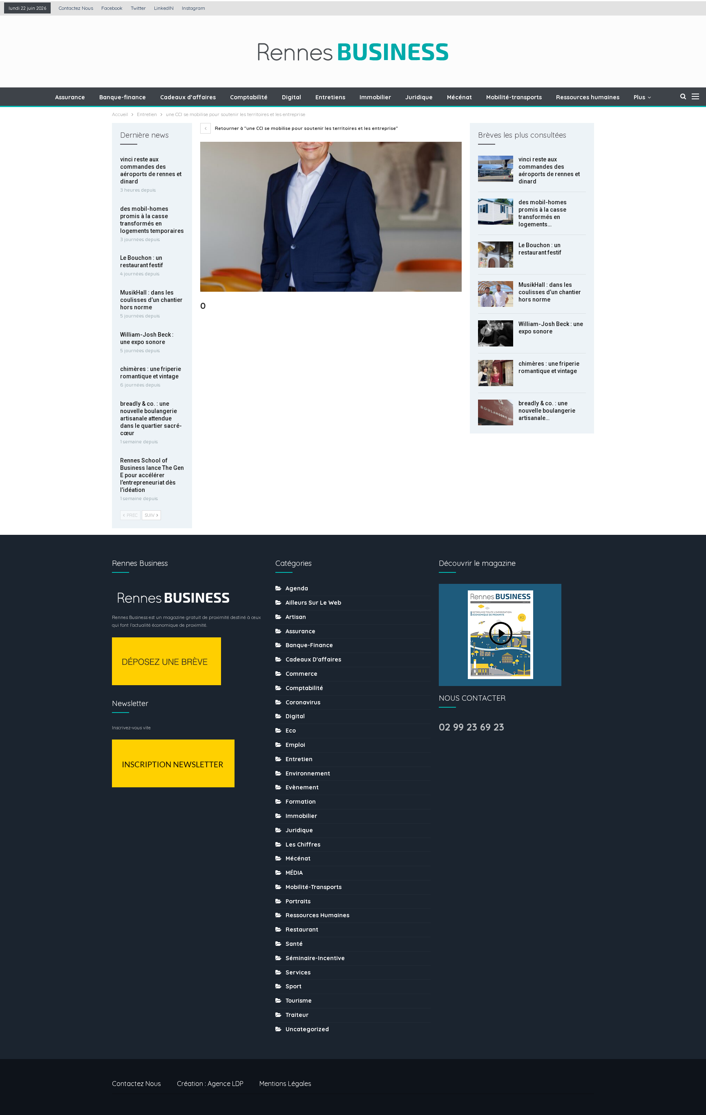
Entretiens (330, 97)
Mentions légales (285, 1083)
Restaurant (302, 929)
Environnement (308, 773)
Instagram (193, 8)
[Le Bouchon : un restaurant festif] (495, 254)
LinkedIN (164, 8)
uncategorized (307, 1029)
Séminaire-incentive (315, 958)
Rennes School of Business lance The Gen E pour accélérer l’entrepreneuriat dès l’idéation (152, 475)
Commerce (301, 673)
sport (294, 986)
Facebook (112, 8)
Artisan (296, 617)
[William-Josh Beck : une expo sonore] (495, 333)
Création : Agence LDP (210, 1083)
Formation (301, 801)
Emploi (295, 745)
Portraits (298, 901)
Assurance (70, 97)
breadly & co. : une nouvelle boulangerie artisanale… (546, 410)
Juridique (419, 97)
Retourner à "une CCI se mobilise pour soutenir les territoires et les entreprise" (306, 128)
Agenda (297, 588)
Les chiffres (303, 844)
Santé (294, 943)
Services (298, 972)
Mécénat (459, 97)
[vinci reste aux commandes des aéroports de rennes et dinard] (495, 169)
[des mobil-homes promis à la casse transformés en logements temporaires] (495, 212)
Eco (291, 730)
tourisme (299, 1000)
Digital (291, 97)
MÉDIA (294, 872)
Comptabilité (249, 97)
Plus (639, 97)
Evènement (302, 787)
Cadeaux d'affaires (313, 659)
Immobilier (375, 97)
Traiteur (297, 1015)
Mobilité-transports (514, 97)
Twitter (138, 8)
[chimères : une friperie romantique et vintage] (495, 373)
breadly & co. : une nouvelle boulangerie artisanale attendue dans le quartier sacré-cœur (151, 418)
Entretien (299, 759)
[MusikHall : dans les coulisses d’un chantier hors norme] (495, 294)
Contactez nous (76, 8)
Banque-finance (122, 97)
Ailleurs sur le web (313, 602)
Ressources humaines (587, 97)
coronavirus (303, 702)
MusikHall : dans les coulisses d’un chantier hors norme (549, 292)
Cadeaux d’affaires (188, 97)
